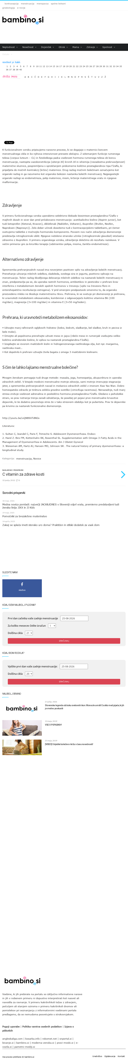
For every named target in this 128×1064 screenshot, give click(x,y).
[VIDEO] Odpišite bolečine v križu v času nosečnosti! (69, 744)
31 (107, 65)
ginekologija (8, 8)
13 (47, 65)
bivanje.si (8, 1042)
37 (10, 68)
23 (80, 65)
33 (114, 65)
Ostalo (6, 54)
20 (70, 65)
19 (67, 65)
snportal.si (65, 1038)
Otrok (62, 47)
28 (97, 65)
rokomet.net (49, 1038)
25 (87, 65)
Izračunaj (64, 641)
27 (94, 65)
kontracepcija (12, 3)
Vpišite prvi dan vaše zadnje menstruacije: (32, 666)
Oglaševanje (109, 1056)
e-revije (21, 8)
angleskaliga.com (12, 1038)
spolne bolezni (58, 3)
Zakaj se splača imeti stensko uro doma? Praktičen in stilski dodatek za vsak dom (51, 525)
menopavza (43, 3)
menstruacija (27, 3)
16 (57, 65)
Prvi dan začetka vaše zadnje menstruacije (33, 618)
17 (60, 65)
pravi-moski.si (65, 1042)
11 (40, 65)
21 (74, 65)
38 (14, 68)
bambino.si (22, 1042)
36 (7, 68)
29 (100, 65)
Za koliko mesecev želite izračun (27, 625)
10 (37, 65)
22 (77, 65)
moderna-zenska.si (43, 1042)
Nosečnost (28, 47)
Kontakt (121, 1056)
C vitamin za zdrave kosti (23, 474)
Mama (76, 47)
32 (110, 65)
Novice (37, 458)
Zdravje (91, 47)
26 (90, 65)
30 (104, 65)
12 (44, 65)
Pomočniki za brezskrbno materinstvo (24, 516)
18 (64, 65)
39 (17, 68)
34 (117, 65)
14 (50, 65)
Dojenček (46, 47)
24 (84, 65)
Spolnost (107, 47)
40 (20, 68)
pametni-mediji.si (24, 1046)
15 (54, 65)
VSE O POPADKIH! (53, 725)
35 (120, 65)
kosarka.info (32, 1038)
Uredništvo (97, 1056)
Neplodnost (9, 47)
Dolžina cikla (15, 633)
